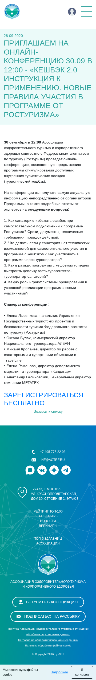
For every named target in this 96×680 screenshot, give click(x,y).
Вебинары (48, 526)
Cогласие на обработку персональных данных (48, 639)
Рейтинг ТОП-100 (48, 511)
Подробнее (59, 672)
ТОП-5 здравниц (48, 538)
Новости (48, 521)
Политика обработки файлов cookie (48, 645)
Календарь (48, 516)
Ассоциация (48, 543)
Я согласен (82, 672)
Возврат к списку (48, 411)
